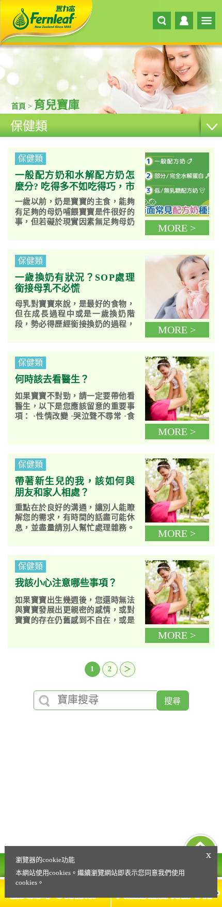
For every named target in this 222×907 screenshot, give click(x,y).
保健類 (28, 126)
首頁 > (22, 106)
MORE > (177, 228)
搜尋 (172, 701)
